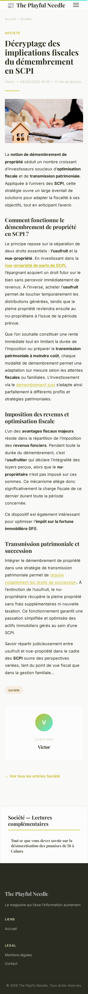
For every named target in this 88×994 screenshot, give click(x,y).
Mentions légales (18, 955)
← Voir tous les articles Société (32, 776)
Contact (11, 963)
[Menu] (76, 5)
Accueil (10, 19)
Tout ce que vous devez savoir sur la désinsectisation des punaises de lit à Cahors (42, 846)
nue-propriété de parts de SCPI (35, 265)
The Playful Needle (36, 5)
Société (26, 19)
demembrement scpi (35, 384)
